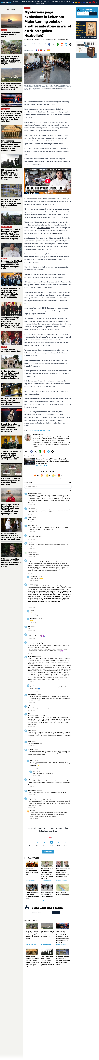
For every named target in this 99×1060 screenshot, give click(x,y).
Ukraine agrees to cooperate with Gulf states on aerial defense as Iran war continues (11, 536)
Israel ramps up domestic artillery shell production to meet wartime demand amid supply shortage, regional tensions (11, 145)
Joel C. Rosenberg (61, 944)
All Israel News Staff (41, 465)
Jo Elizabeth (29, 900)
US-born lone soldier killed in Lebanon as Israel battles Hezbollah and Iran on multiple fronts (11, 563)
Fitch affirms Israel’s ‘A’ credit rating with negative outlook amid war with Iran (11, 401)
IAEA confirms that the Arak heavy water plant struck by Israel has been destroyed (11, 86)
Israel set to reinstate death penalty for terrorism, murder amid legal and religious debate (11, 203)
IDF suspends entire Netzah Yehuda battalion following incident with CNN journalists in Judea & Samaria (10, 175)
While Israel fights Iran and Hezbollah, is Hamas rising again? (47, 894)
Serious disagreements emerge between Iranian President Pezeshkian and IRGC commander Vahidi (63, 872)
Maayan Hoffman (45, 900)
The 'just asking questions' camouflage (11, 350)
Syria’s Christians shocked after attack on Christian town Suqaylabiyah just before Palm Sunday (10, 375)
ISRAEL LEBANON (46, 430)
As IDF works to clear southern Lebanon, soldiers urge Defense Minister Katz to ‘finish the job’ (11, 60)
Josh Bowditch (60, 900)
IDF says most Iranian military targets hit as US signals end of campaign (10, 481)
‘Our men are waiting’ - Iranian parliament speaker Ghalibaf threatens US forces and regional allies (10, 455)
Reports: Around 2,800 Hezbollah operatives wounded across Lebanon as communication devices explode (52, 461)
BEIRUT (32, 430)
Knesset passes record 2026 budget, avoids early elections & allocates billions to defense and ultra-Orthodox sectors (11, 293)
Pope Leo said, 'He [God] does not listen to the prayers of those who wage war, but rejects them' (11, 265)
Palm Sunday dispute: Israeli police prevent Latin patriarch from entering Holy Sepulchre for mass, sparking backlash (10, 509)
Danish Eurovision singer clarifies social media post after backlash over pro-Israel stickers (10, 428)
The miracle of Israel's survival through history (10, 34)
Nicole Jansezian (30, 880)
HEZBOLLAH (38, 430)
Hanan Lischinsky (28, 44)
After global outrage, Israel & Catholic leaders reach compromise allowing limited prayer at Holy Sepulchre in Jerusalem (11, 322)
